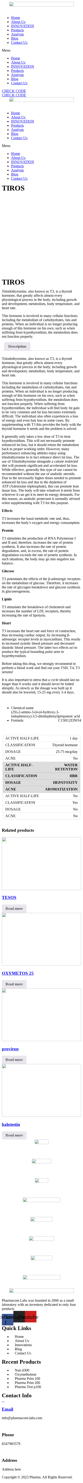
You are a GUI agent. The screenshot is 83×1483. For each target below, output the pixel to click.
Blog (14, 38)
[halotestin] (41, 1115)
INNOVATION (22, 26)
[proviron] (41, 1040)
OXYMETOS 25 (18, 973)
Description (17, 346)
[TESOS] (41, 889)
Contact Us (19, 42)
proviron (10, 1048)
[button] (41, 50)
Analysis (17, 34)
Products (17, 30)
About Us (18, 22)
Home (15, 18)
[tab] (17, 346)
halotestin (11, 1124)
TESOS (9, 897)
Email (7, 1409)
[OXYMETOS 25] (41, 964)
